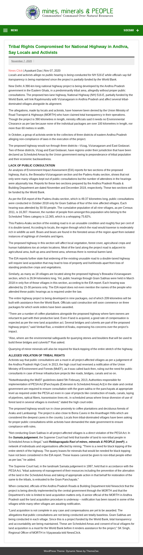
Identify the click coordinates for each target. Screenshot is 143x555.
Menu (14, 30)
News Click (16, 70)
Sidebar (129, 30)
